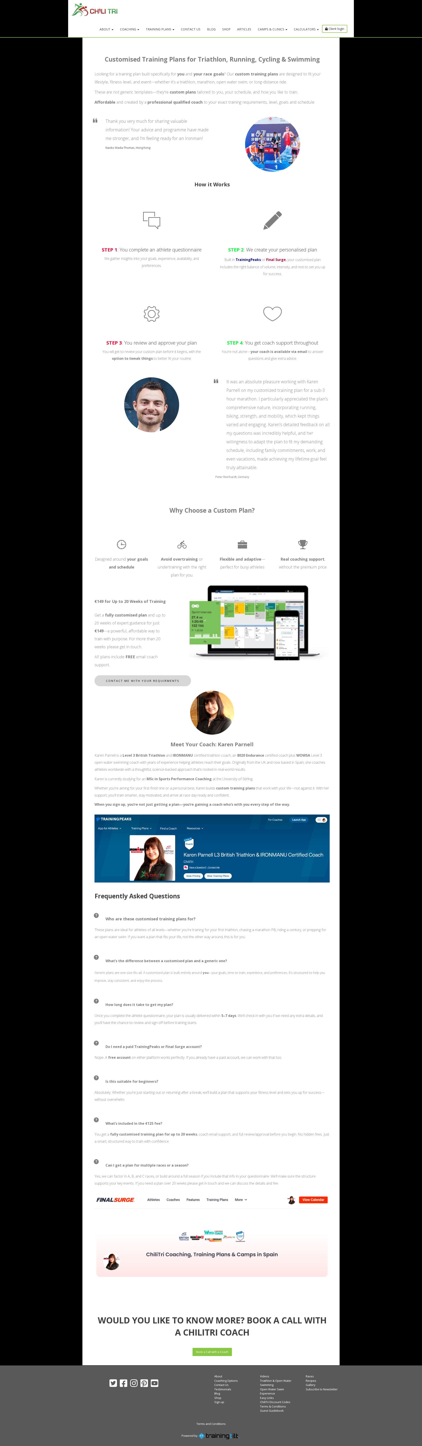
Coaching (128, 29)
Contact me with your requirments (143, 681)
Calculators (305, 29)
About (105, 29)
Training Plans (159, 29)
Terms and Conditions (211, 1424)
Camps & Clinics (271, 29)
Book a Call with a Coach (212, 1352)
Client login (336, 29)
